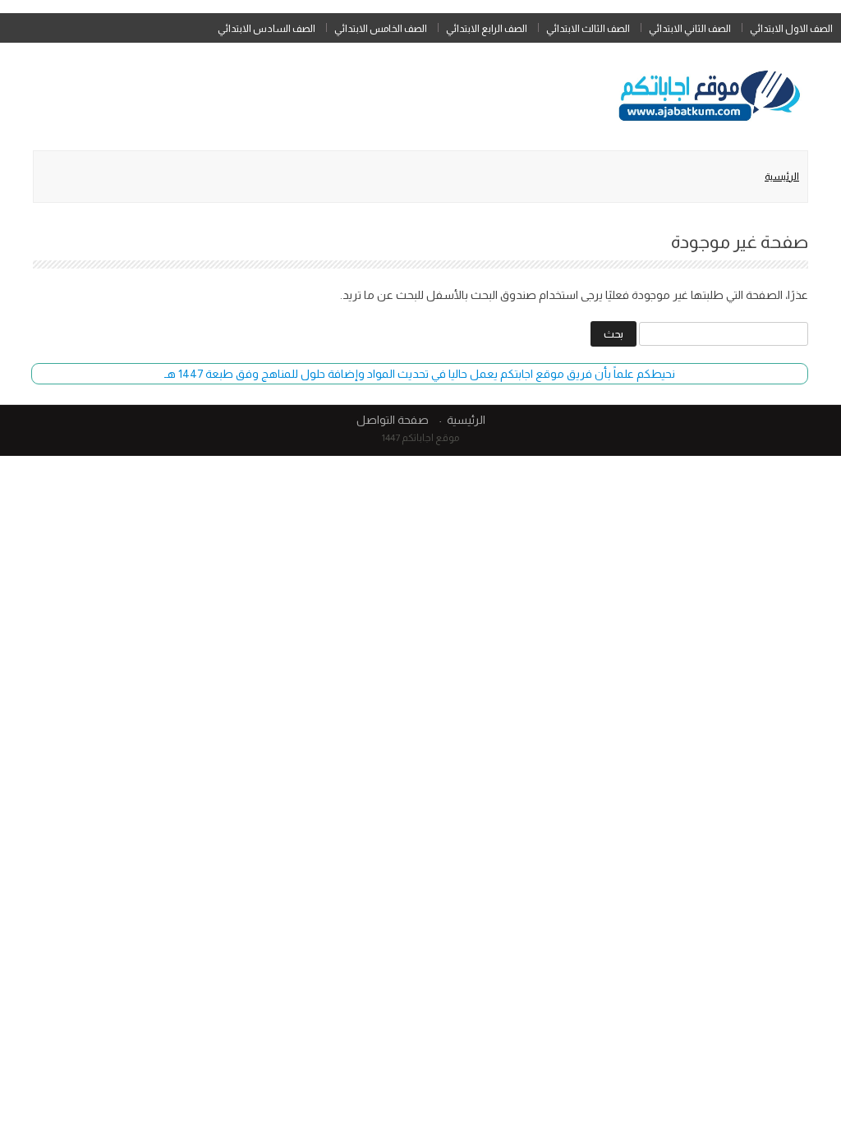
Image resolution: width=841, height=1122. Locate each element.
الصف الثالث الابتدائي (588, 28)
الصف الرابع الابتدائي (486, 28)
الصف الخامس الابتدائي (380, 28)
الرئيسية (782, 176)
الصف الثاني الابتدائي (690, 28)
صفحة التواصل (392, 419)
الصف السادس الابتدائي (266, 28)
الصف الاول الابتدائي (791, 28)
